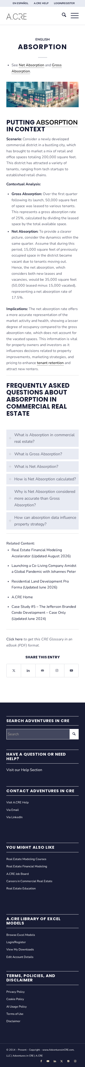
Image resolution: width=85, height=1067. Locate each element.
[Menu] (72, 16)
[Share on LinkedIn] (28, 670)
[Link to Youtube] (71, 670)
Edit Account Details (19, 957)
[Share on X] (14, 670)
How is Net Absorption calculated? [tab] (45, 479)
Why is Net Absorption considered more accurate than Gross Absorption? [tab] (44, 498)
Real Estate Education (21, 888)
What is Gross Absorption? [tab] (38, 454)
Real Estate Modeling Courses (26, 859)
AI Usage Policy (16, 1007)
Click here (14, 639)
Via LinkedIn (14, 817)
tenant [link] (42, 362)
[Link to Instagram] (57, 670)
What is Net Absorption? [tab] (36, 466)
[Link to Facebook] (41, 1061)
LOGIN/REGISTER (64, 3)
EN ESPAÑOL (20, 3)
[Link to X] (61, 1061)
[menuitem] (20, 3)
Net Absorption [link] (31, 65)
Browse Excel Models (20, 935)
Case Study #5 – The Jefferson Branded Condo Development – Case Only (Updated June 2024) (44, 612)
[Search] (61, 16)
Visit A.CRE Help (17, 802)
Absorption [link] (57, 122)
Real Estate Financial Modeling (26, 866)
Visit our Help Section (24, 769)
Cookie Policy (15, 999)
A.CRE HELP (41, 3)
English (42, 39)
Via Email (12, 810)
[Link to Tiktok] (68, 1061)
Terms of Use (14, 1014)
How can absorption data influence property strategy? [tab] (45, 521)
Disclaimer (13, 1021)
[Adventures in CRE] (35, 16)
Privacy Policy (15, 992)
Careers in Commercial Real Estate (29, 881)
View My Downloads (20, 949)
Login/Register (16, 942)
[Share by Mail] (43, 670)
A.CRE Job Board (17, 874)
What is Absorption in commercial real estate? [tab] (44, 438)
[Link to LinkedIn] (54, 1061)
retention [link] (56, 362)
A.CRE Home (22, 597)
